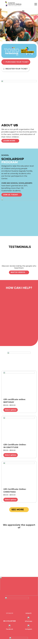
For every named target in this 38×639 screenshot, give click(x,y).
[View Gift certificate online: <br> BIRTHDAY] (19, 384)
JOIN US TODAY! (10, 195)
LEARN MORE (9, 141)
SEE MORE (17, 509)
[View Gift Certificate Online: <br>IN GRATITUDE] (19, 429)
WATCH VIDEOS (18, 272)
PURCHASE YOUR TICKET (17, 62)
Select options (10, 410)
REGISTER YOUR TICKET (17, 69)
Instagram (28, 629)
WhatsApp (28, 621)
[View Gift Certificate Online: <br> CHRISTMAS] (19, 474)
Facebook (9, 629)
